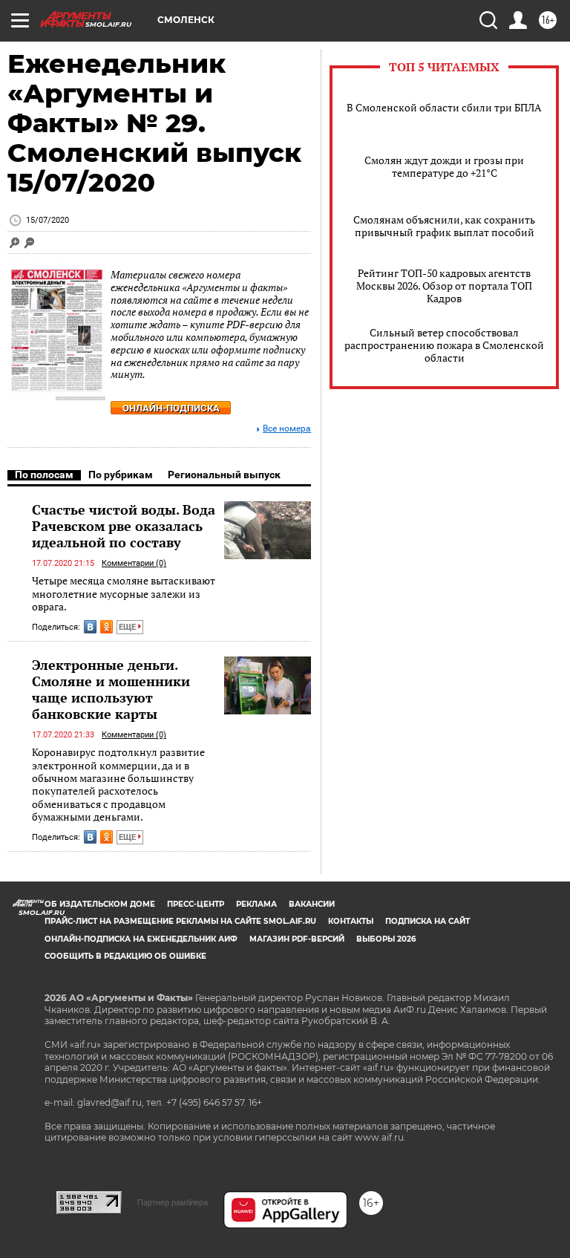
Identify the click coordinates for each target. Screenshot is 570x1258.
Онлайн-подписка (171, 408)
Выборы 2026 (386, 939)
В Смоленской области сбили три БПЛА (444, 107)
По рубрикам (120, 474)
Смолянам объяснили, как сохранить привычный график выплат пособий (444, 225)
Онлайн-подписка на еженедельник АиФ (141, 939)
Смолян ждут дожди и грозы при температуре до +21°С (444, 166)
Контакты (350, 921)
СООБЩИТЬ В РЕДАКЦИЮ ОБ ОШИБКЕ (125, 956)
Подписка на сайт (427, 921)
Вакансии (312, 904)
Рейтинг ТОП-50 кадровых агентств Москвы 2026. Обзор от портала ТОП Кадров (444, 285)
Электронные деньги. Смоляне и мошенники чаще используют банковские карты (111, 689)
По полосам (44, 474)
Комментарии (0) (134, 563)
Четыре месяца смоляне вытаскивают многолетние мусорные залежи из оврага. (123, 593)
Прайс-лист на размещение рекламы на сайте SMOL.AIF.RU (180, 921)
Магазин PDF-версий (296, 939)
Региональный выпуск (224, 474)
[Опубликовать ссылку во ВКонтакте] (90, 626)
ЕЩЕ (128, 627)
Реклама (256, 904)
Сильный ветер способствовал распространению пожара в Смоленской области (444, 345)
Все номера (287, 429)
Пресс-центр (195, 904)
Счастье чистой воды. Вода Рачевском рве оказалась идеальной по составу (123, 526)
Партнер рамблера (172, 1202)
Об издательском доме (100, 904)
